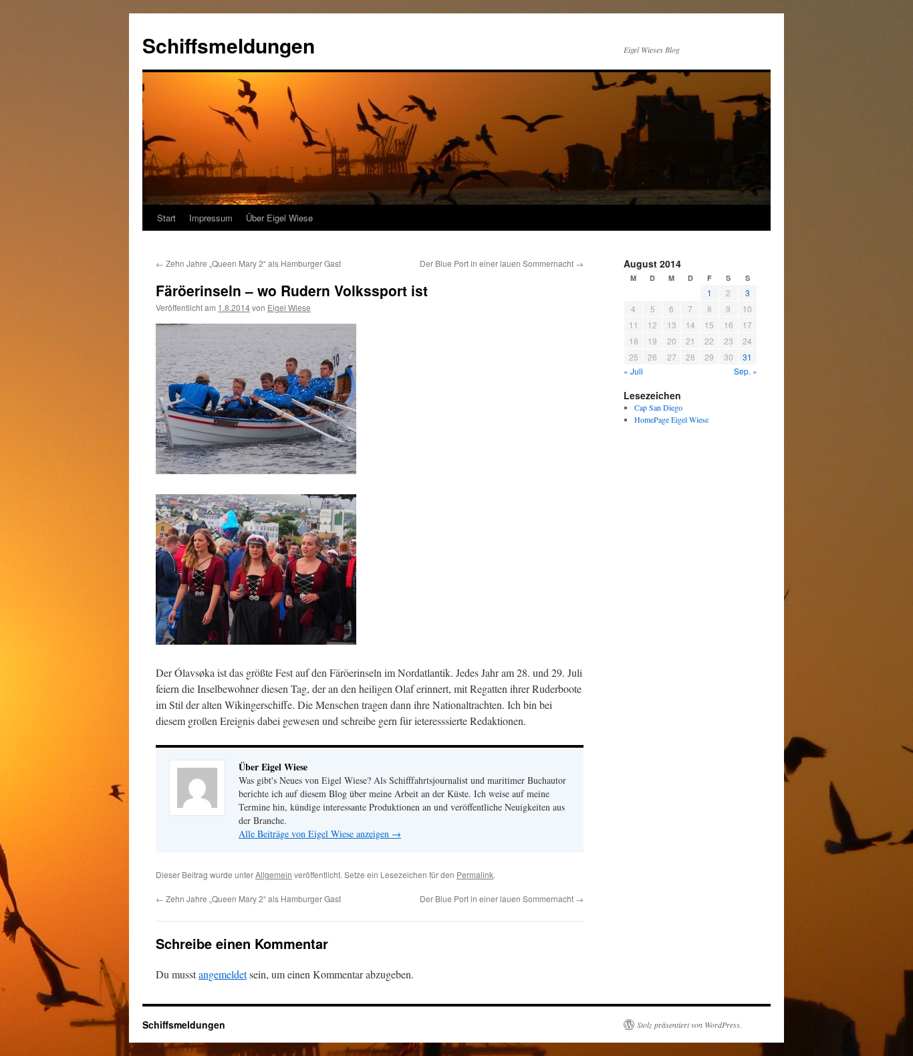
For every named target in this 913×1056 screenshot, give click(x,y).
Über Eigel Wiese (279, 217)
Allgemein (273, 874)
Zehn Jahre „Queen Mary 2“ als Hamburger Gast (248, 263)
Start (166, 217)
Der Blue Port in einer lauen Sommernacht (501, 263)
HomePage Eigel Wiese (671, 419)
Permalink (474, 874)
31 (747, 356)
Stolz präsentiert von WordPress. (689, 1024)
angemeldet (223, 974)
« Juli (633, 371)
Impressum (211, 217)
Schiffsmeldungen (228, 45)
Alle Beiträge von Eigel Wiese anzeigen (320, 833)
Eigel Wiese (289, 307)
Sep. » (745, 371)
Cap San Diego (658, 407)
